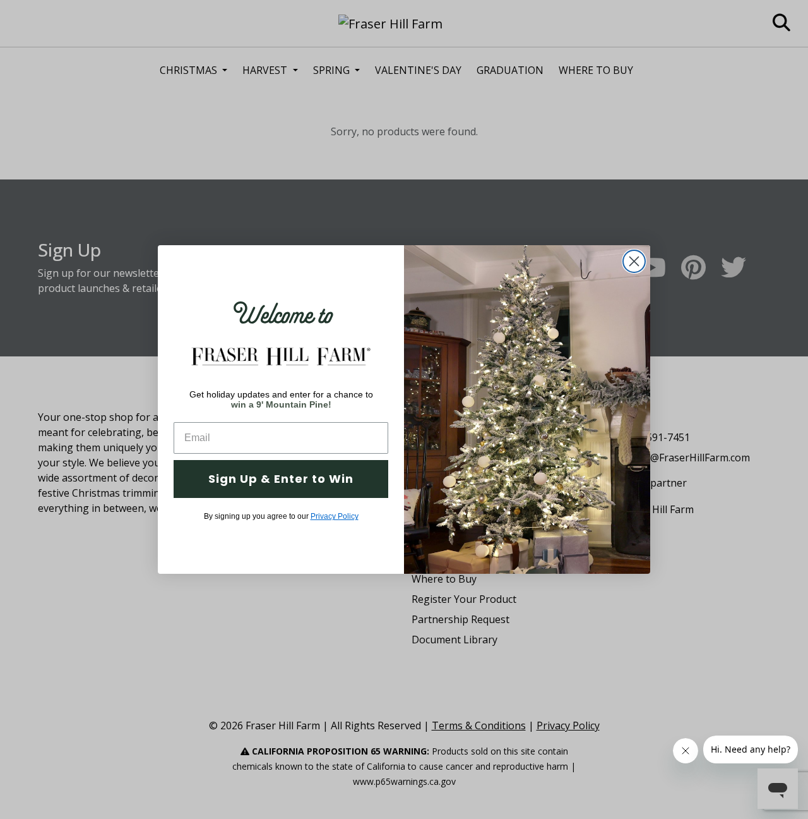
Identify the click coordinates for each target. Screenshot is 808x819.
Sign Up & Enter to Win (281, 479)
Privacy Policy (335, 516)
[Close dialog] (634, 261)
